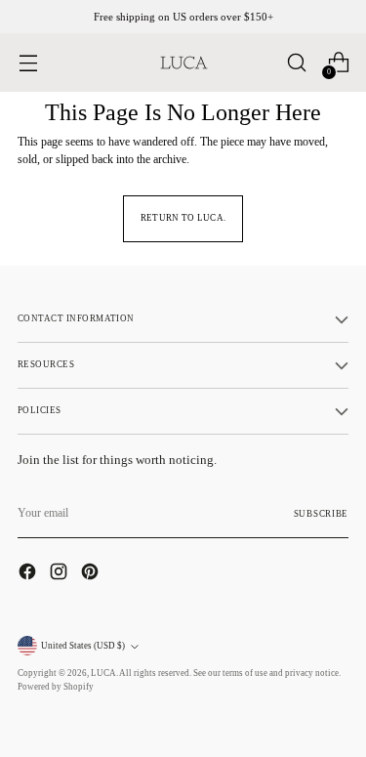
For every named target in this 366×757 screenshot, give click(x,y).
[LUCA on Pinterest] (91, 574)
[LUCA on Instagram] (60, 574)
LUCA (103, 673)
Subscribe (321, 514)
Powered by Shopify (56, 687)
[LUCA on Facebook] (29, 574)
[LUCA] (183, 62)
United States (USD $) (83, 646)
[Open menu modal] (28, 63)
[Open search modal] (296, 63)
